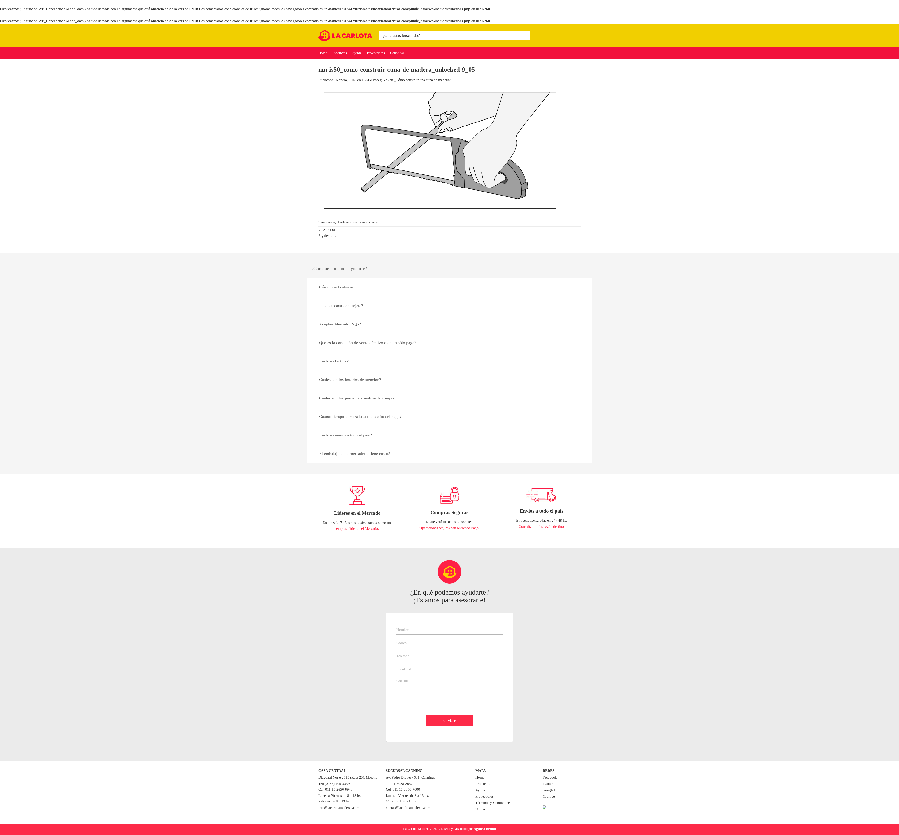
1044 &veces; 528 (375, 80)
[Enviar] (525, 36)
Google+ (549, 790)
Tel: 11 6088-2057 (399, 784)
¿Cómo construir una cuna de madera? (422, 80)
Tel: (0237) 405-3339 (334, 784)
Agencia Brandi (485, 829)
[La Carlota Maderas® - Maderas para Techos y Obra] (345, 35)
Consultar (397, 53)
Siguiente (327, 236)
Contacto (482, 809)
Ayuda (357, 53)
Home (322, 53)
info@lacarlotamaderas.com (338, 807)
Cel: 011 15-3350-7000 (403, 789)
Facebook (550, 777)
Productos (339, 53)
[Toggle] (582, 288)
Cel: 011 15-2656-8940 (335, 789)
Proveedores (376, 53)
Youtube (549, 796)
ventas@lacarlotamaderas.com (408, 807)
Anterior (326, 230)
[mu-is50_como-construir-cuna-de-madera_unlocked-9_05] (440, 150)
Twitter (548, 784)
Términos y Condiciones (493, 803)
